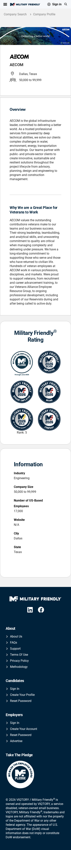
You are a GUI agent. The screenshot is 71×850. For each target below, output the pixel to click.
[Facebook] (41, 610)
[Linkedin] (30, 610)
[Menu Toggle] (5, 4)
